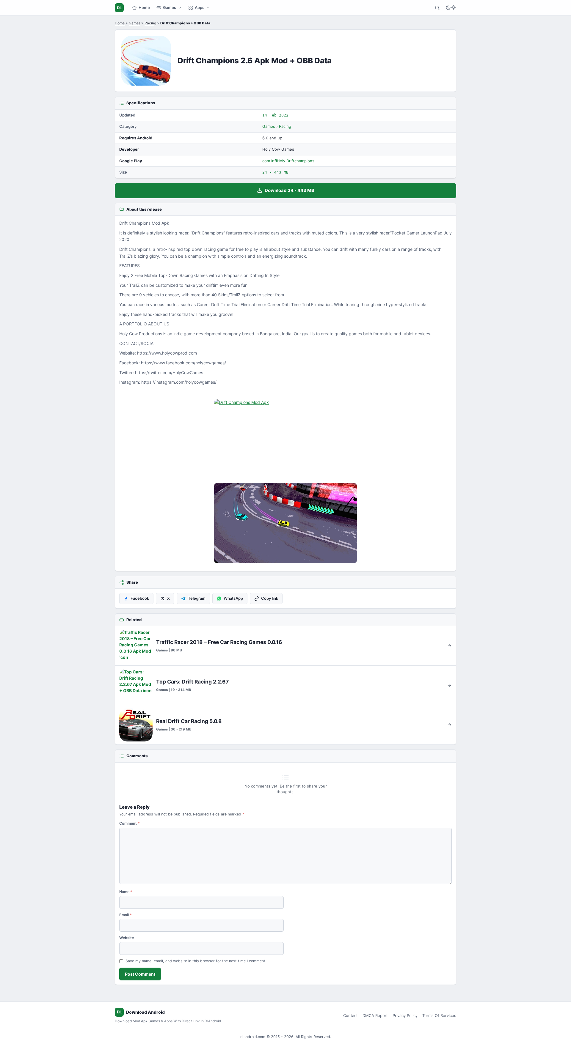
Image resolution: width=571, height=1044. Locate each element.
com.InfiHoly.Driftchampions (288, 160)
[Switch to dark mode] (450, 7)
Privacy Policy (405, 1015)
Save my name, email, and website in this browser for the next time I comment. (196, 961)
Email (125, 915)
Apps (199, 7)
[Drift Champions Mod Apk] (285, 439)
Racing (150, 23)
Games (169, 7)
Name (125, 891)
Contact (350, 1015)
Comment (129, 823)
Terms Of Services (439, 1015)
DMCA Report (375, 1015)
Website (126, 938)
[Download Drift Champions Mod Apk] (285, 523)
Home (144, 7)
